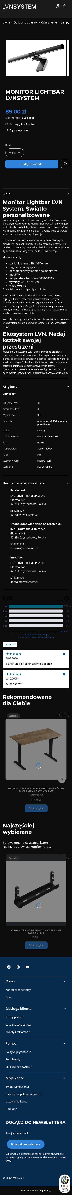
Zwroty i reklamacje (18, 1032)
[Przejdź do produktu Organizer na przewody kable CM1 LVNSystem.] (36, 890)
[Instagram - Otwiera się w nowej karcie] (18, 967)
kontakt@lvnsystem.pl (24, 514)
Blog (8, 997)
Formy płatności (15, 1017)
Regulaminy (13, 1059)
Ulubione (11, 1109)
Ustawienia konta (16, 1101)
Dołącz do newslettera (25, 1144)
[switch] (65, 1190)
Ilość (8, 145)
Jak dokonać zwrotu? (19, 1067)
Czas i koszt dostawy (18, 1024)
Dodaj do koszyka (32, 164)
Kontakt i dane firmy (18, 990)
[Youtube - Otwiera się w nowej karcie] (27, 967)
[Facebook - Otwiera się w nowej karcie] (9, 967)
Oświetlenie (49, 22)
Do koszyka (36, 808)
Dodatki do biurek (25, 22)
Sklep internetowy (35, 1190)
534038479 (17, 510)
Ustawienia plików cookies (22, 1094)
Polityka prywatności (18, 1052)
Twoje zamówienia (17, 1087)
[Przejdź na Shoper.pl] (23, 1177)
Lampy (65, 22)
